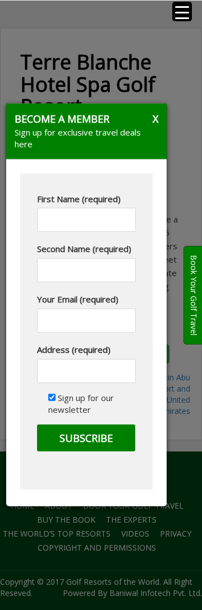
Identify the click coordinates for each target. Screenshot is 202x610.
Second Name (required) (84, 248)
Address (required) (74, 349)
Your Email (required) (77, 299)
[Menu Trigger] (182, 11)
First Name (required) (79, 198)
